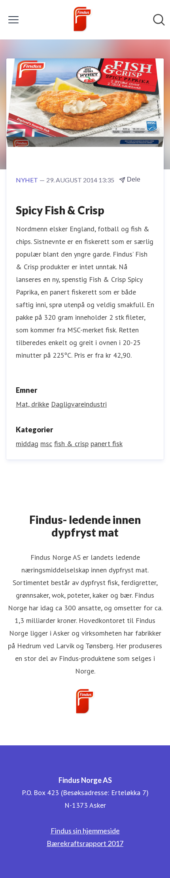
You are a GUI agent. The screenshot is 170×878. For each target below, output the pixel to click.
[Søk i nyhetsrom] (159, 19)
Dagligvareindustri (79, 404)
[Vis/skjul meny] (13, 19)
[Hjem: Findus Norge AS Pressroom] (83, 20)
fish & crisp (71, 443)
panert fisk (107, 443)
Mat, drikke (32, 404)
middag (27, 443)
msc (46, 443)
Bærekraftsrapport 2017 (85, 843)
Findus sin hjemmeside (85, 830)
